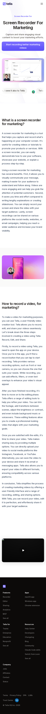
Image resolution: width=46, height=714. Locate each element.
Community (29, 646)
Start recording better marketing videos (23, 46)
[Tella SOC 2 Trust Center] (17, 700)
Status (5, 682)
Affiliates (6, 673)
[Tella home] (7, 3)
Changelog (29, 637)
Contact (6, 677)
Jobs (5, 669)
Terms (5, 695)
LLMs (30, 695)
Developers (29, 633)
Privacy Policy (15, 695)
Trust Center (8, 700)
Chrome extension (32, 605)
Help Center (30, 629)
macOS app (29, 597)
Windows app (30, 601)
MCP (5, 614)
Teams (5, 629)
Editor (5, 601)
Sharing (6, 605)
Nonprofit (7, 641)
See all (5, 618)
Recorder (6, 597)
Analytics (6, 610)
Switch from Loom (32, 654)
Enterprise (7, 633)
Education (7, 637)
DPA (24, 695)
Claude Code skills (32, 650)
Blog (27, 641)
